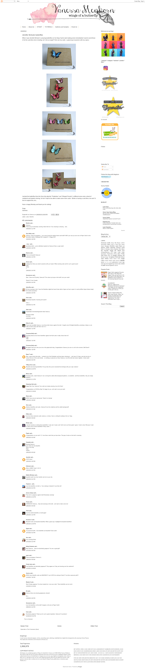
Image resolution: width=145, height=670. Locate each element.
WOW (114, 260)
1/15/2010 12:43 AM (31, 586)
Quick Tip (110, 255)
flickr (102, 62)
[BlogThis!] (53, 214)
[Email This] (52, 214)
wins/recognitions (110, 265)
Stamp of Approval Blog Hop (115, 292)
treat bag (103, 263)
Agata (27, 528)
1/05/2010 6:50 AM (30, 452)
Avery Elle (113, 242)
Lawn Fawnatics (107, 227)
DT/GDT (39, 27)
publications (115, 262)
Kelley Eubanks (30, 546)
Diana (27, 396)
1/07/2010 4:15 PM (30, 532)
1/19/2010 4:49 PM (30, 598)
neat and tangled (108, 262)
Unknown (28, 466)
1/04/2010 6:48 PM (30, 318)
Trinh (27, 510)
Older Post (94, 626)
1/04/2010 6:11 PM (30, 304)
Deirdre (28, 223)
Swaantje (28, 442)
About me (31, 27)
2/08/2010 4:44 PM (30, 607)
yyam (27, 555)
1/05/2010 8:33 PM (30, 488)
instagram (110, 60)
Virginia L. (28, 484)
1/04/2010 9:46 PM (30, 360)
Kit (26, 591)
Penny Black (117, 253)
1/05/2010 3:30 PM (30, 461)
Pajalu (27, 433)
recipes (120, 262)
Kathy (27, 414)
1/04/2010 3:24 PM (30, 270)
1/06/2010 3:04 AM (30, 505)
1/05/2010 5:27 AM (30, 409)
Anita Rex (28, 287)
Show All (123, 230)
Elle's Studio (122, 244)
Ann (27, 537)
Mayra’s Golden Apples (108, 228)
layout (102, 262)
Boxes (118, 242)
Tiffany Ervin (29, 364)
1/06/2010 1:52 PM (30, 514)
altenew (118, 260)
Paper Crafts (117, 252)
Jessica (28, 573)
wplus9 (116, 265)
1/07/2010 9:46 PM (30, 550)
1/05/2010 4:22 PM (30, 470)
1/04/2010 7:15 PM (30, 328)
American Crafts (105, 242)
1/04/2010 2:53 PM (30, 257)
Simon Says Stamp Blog (109, 212)
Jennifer (28, 457)
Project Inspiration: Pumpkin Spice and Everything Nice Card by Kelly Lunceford (112, 223)
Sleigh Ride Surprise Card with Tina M (111, 218)
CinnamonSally (30, 333)
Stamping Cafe (30, 384)
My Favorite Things (107, 250)
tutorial (116, 263)
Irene (27, 612)
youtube (121, 60)
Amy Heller (29, 233)
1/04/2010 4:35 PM (30, 292)
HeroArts (31, 216)
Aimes (27, 262)
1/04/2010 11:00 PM (31, 369)
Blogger (80, 666)
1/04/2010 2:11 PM (30, 228)
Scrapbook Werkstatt (114, 257)
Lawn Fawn (106, 206)
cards (27, 216)
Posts (104, 166)
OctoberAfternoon (105, 252)
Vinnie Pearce (108, 260)
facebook (116, 60)
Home (24, 27)
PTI (112, 252)
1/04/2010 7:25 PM (30, 340)
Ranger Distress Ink (119, 255)
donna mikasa (29, 493)
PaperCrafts (110, 253)
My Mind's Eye (120, 250)
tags (123, 262)
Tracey (27, 501)
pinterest (104, 60)
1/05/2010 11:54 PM (31, 497)
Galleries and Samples (62, 27)
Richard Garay (104, 257)
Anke (27, 309)
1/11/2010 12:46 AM (31, 568)
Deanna (28, 253)
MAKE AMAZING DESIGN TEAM (115, 247)
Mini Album (122, 249)
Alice (27, 405)
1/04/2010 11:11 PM (31, 379)
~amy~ (28, 244)
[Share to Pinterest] (58, 214)
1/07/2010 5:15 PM (30, 541)
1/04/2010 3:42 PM (30, 282)
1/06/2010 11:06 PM (31, 523)
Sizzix (119, 258)
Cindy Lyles (29, 564)
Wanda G (28, 582)
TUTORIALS (48, 27)
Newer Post (24, 626)
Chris (27, 297)
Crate (108, 244)
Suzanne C (29, 519)
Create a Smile (114, 244)
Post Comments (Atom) (33, 629)
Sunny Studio (106, 217)
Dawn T (28, 354)
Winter (27, 422)
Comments (106, 169)
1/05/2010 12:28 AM (31, 391)
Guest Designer (105, 246)
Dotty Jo (28, 323)
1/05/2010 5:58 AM (30, 418)
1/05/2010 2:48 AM (30, 400)
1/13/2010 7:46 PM (30, 577)
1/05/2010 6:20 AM (30, 437)
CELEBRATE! (111, 283)
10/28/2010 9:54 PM (31, 616)
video (119, 263)
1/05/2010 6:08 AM (30, 428)
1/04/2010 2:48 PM (30, 239)
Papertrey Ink (106, 221)
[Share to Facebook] (56, 214)
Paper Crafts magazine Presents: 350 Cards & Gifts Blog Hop (116, 273)
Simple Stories (113, 258)
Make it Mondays (105, 249)
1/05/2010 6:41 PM (30, 479)
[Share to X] (55, 214)
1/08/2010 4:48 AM (30, 559)
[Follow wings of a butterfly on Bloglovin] (106, 177)
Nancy (27, 373)
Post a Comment (28, 619)
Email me (74, 27)
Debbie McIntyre (30, 475)
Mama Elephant (114, 249)
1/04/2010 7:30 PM (30, 349)
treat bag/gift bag (110, 263)
